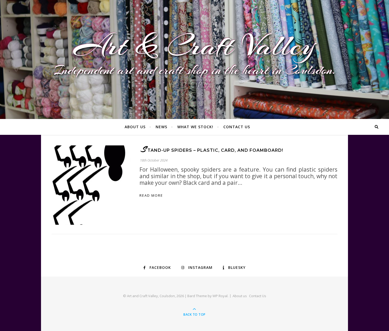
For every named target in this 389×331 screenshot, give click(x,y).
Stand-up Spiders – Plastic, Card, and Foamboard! (212, 150)
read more (151, 195)
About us (135, 126)
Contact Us (236, 126)
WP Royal (220, 295)
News (161, 126)
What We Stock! (195, 126)
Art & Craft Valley (194, 46)
